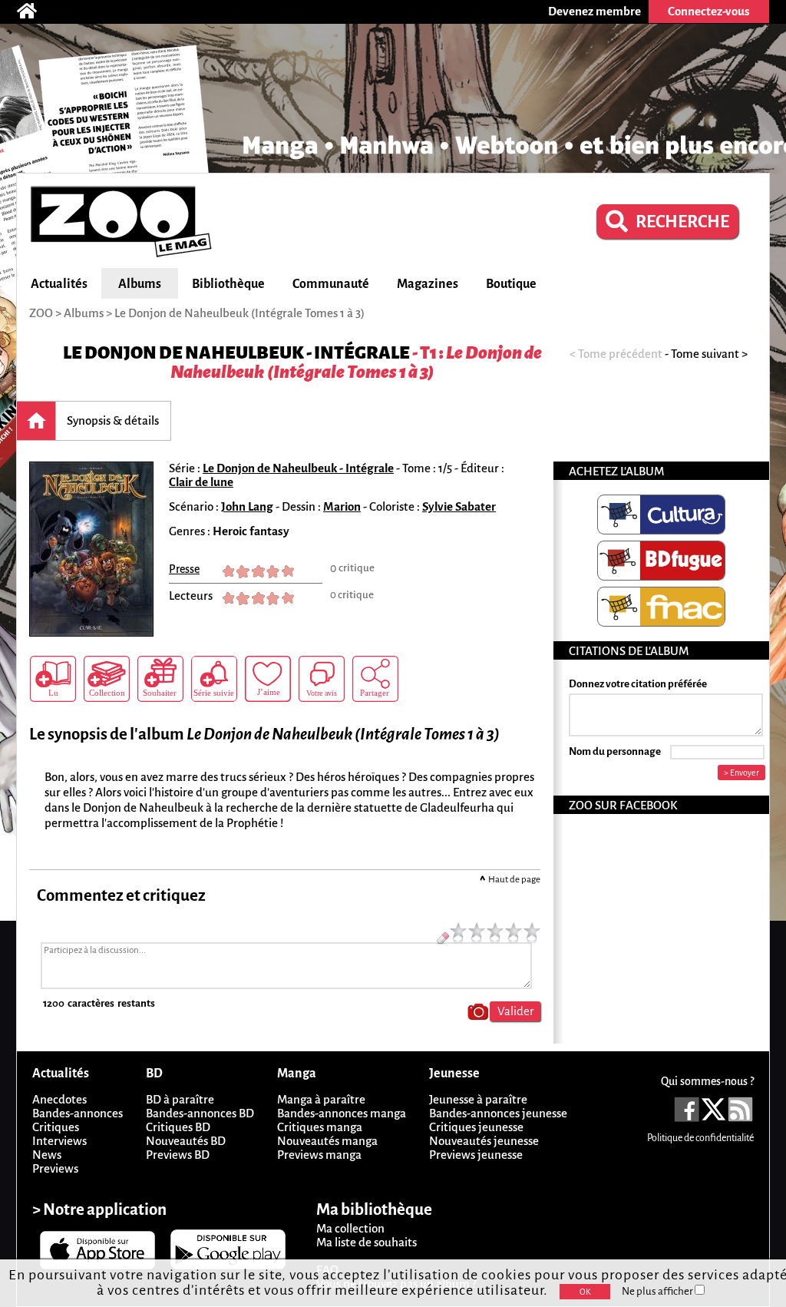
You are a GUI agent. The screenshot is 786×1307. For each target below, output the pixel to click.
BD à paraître (180, 1099)
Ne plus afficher (658, 1291)
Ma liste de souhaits (366, 1242)
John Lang (247, 506)
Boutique (511, 284)
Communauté (330, 284)
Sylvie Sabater (459, 506)
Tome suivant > (709, 353)
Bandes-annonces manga (341, 1113)
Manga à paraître (321, 1099)
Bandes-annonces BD (200, 1113)
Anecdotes (59, 1099)
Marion (342, 506)
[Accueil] (34, 11)
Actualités (59, 284)
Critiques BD (178, 1126)
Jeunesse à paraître (478, 1099)
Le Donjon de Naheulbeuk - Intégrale (236, 352)
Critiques (55, 1126)
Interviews (59, 1140)
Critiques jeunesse (476, 1126)
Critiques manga (319, 1126)
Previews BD (178, 1154)
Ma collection (350, 1228)
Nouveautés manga (327, 1140)
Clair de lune (201, 481)
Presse (184, 569)
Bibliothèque (228, 284)
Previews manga (319, 1154)
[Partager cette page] (375, 679)
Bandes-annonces (77, 1113)
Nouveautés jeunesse (484, 1140)
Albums (139, 284)
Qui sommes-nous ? (707, 1081)
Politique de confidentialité (700, 1138)
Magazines (427, 284)
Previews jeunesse (476, 1154)
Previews (55, 1168)
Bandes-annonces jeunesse (498, 1113)
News (46, 1154)
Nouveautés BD (186, 1140)
